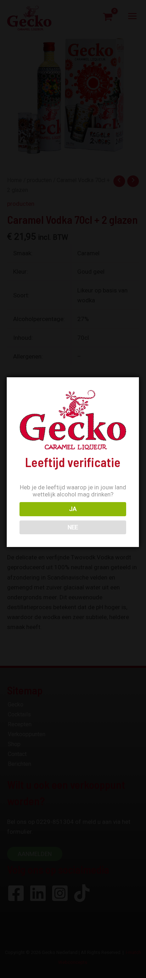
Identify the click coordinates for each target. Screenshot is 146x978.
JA (73, 508)
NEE (73, 527)
